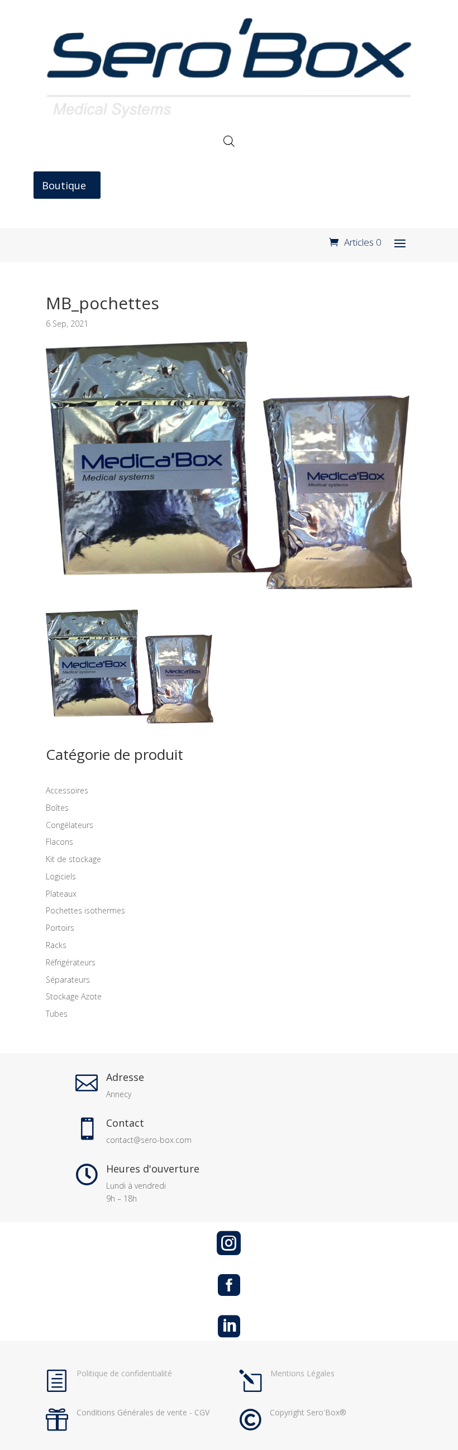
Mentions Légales (302, 1373)
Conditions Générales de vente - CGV (143, 1412)
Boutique (64, 185)
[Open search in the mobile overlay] (229, 141)
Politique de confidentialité (124, 1373)
